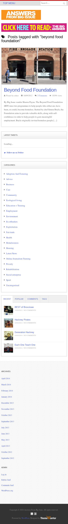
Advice (9, 179)
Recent (7, 299)
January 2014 (6, 396)
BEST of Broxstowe (24, 307)
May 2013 (5, 439)
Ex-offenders (11, 221)
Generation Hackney (24, 332)
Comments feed (7, 485)
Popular (19, 299)
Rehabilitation (12, 269)
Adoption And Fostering (17, 173)
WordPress (25, 518)
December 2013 (7, 402)
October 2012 (6, 452)
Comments (32, 299)
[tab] (7, 299)
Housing (10, 248)
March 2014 (6, 384)
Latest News (11, 253)
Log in (3, 474)
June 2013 (5, 433)
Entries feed (6, 479)
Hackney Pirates (23, 319)
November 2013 (7, 409)
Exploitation (11, 226)
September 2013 (7, 421)
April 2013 (5, 445)
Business (10, 184)
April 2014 (5, 378)
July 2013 (5, 427)
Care (8, 189)
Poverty (9, 263)
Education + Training (15, 205)
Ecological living (14, 200)
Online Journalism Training (18, 258)
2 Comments (42, 95)
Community (11, 194)
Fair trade (10, 232)
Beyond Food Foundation (30, 90)
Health (9, 237)
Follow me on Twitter (15, 152)
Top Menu (9, 3)
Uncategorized (12, 285)
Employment (11, 210)
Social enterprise (13, 274)
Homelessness (12, 242)
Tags (44, 299)
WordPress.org (7, 490)
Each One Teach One (25, 345)
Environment (12, 216)
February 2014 (7, 390)
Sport (8, 279)
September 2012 (7, 458)
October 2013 (6, 415)
